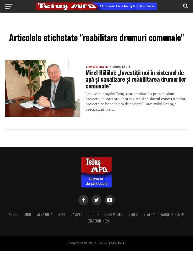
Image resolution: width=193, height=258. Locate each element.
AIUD (27, 214)
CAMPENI (77, 214)
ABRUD (13, 214)
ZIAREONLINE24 (99, 220)
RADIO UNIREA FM (172, 214)
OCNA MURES (113, 214)
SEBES (133, 214)
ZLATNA (149, 214)
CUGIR (93, 214)
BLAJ (61, 214)
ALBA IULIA (44, 214)
